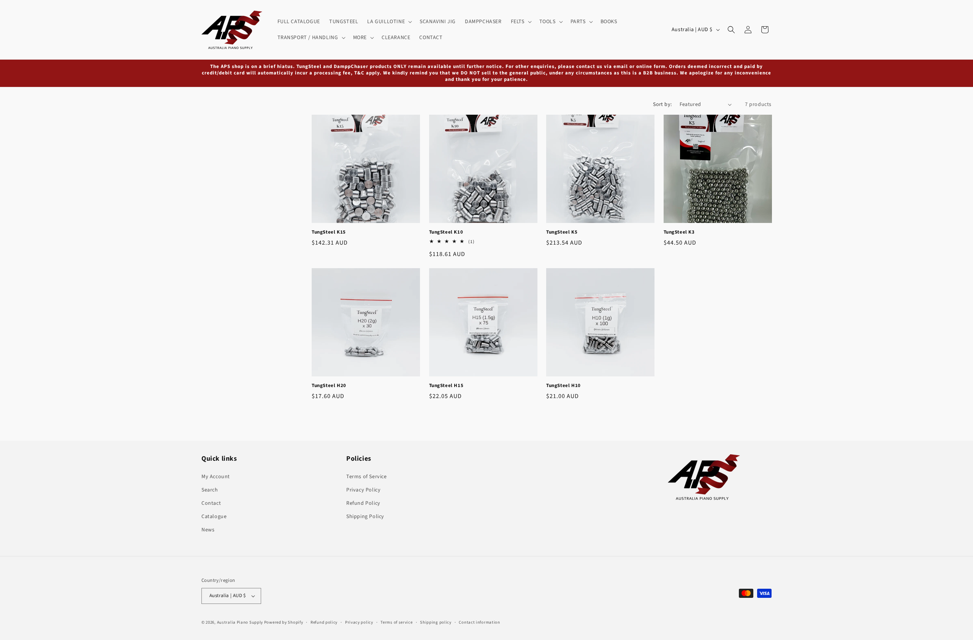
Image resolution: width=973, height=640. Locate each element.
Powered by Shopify (283, 622)
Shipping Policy (365, 516)
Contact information (479, 622)
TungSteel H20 (329, 385)
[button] (389, 22)
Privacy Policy (363, 490)
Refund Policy (363, 503)
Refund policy (324, 622)
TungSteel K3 (679, 232)
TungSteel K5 (561, 232)
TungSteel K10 (446, 232)
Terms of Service (366, 476)
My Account (215, 476)
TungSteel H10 (563, 385)
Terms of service (396, 622)
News (207, 530)
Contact (211, 503)
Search (209, 490)
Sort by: (662, 104)
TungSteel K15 (329, 232)
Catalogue (214, 516)
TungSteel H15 (446, 385)
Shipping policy (436, 622)
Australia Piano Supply (240, 622)
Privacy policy (359, 622)
